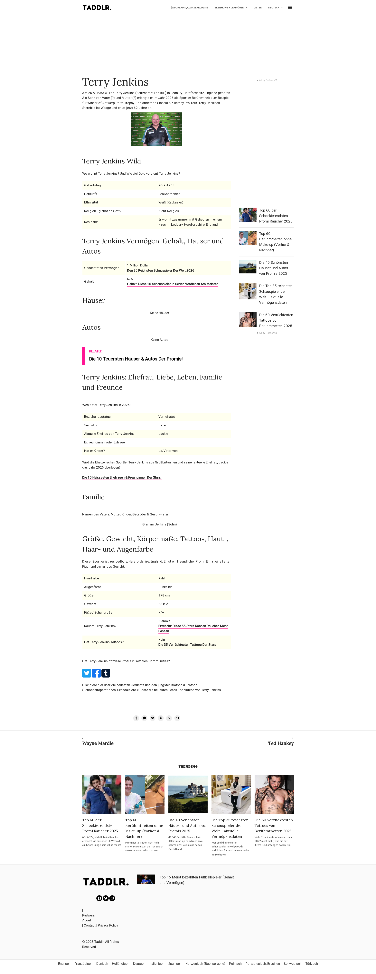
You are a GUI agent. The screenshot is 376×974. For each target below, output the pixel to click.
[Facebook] (99, 898)
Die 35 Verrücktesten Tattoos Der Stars (187, 645)
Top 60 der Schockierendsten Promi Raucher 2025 (276, 215)
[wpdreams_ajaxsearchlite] (189, 7)
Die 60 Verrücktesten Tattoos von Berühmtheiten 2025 (276, 320)
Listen (258, 7)
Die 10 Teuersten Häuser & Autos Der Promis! (136, 359)
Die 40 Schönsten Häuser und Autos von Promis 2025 (273, 268)
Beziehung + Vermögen (229, 7)
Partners (88, 915)
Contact (90, 925)
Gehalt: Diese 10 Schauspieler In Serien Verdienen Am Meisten (172, 284)
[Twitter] (106, 898)
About (86, 920)
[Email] (112, 898)
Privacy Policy (108, 925)
